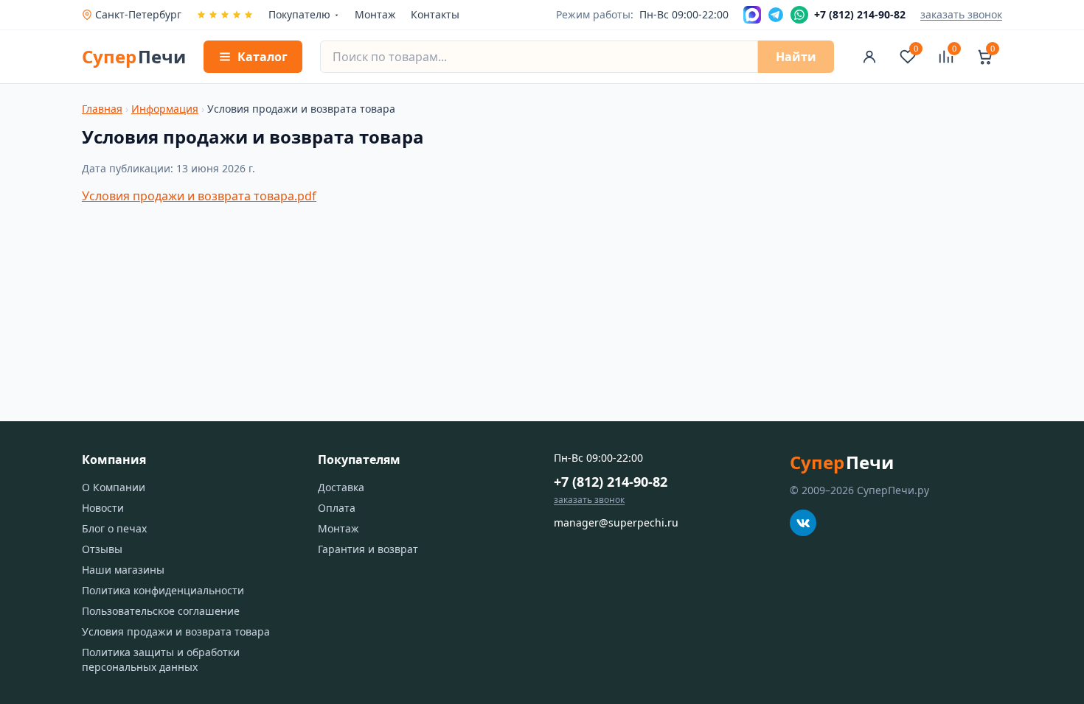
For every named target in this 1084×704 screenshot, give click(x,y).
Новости (103, 508)
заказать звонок (961, 14)
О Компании (113, 487)
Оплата (336, 508)
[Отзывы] (225, 15)
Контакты (435, 14)
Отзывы (102, 549)
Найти (796, 57)
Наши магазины (123, 570)
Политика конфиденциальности (163, 590)
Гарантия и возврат (368, 549)
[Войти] (869, 56)
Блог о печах (114, 528)
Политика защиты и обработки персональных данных (161, 659)
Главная (102, 109)
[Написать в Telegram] (776, 15)
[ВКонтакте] (803, 523)
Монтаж (375, 14)
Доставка (341, 487)
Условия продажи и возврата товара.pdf (199, 196)
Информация (164, 109)
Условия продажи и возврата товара (176, 631)
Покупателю (299, 14)
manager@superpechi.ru (616, 522)
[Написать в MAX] (752, 15)
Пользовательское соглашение (161, 611)
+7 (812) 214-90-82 (610, 481)
